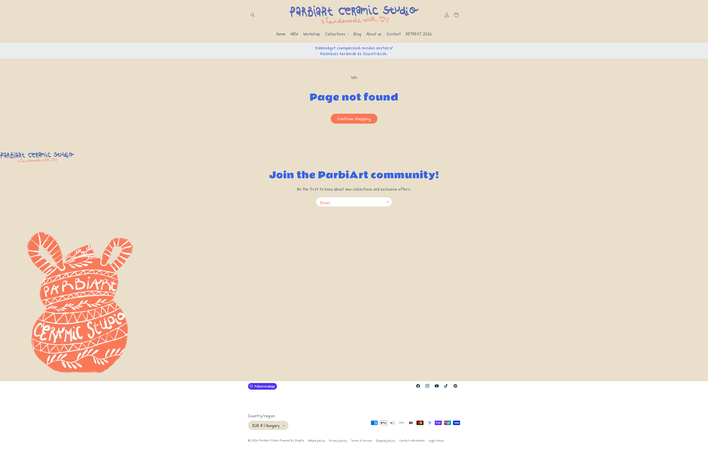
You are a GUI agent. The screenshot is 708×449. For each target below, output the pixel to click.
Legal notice (436, 440)
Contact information (412, 440)
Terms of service (361, 440)
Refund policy (316, 440)
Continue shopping (354, 118)
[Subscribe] (387, 202)
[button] (252, 15)
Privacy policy (338, 440)
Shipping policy (385, 440)
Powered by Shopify (292, 440)
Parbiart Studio (269, 440)
